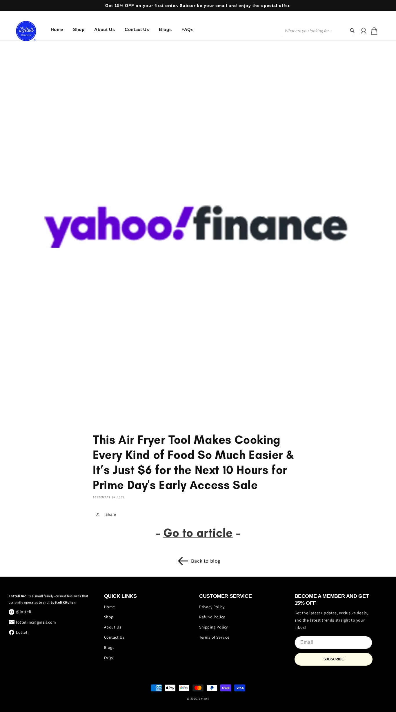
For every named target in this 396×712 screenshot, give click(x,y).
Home (109, 606)
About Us (112, 627)
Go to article (198, 533)
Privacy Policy (211, 606)
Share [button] (111, 514)
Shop (109, 617)
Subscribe (334, 659)
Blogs (109, 647)
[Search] (355, 31)
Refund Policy (212, 617)
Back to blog (206, 560)
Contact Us (114, 637)
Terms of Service (214, 637)
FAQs (108, 657)
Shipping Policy (213, 627)
